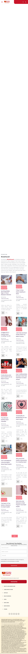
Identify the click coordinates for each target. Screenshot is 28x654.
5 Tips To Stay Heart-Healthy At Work (20, 291)
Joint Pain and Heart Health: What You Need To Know (21, 334)
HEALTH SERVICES (7, 596)
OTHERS (5, 609)
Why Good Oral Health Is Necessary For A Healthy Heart (21, 460)
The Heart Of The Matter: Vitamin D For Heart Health (5, 505)
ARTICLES (6, 592)
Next (15, 536)
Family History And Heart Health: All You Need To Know (6, 376)
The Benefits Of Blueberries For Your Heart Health (21, 417)
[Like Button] (3, 312)
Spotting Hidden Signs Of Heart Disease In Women (6, 292)
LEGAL (5, 599)
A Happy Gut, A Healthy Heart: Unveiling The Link (5, 334)
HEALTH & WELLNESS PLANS (9, 586)
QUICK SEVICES (7, 605)
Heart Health (4, 288)
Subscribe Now (14, 565)
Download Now (14, 581)
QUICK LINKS (6, 602)
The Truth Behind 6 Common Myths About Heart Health (6, 462)
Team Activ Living (4, 298)
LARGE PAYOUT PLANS (8, 589)
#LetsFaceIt (4, 286)
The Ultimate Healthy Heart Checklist (5, 419)
